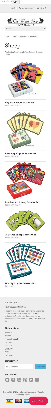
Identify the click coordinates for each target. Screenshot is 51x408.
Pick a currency (6, 1)
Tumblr (31, 380)
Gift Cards (9, 355)
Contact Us (9, 349)
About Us (8, 346)
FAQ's (7, 352)
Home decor (9, 333)
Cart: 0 (43, 8)
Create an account (26, 8)
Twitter (7, 380)
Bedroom (8, 342)
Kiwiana (8, 336)
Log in (13, 8)
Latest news (12, 302)
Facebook (13, 380)
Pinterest (25, 380)
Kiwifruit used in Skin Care (15, 307)
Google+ (37, 380)
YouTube (19, 380)
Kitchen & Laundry (12, 339)
